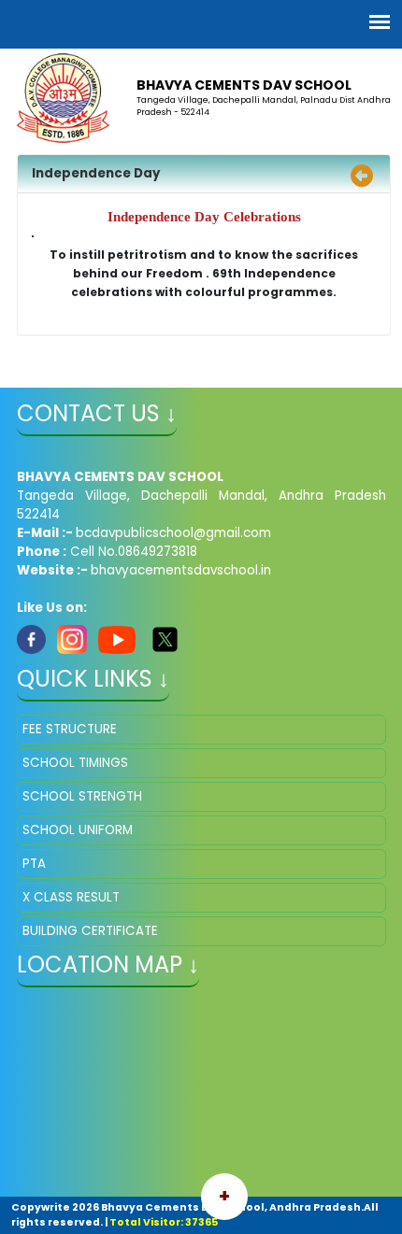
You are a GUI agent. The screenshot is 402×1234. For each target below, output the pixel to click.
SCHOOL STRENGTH (82, 796)
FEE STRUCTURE (69, 729)
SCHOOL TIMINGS (75, 763)
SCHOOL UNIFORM (77, 830)
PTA (34, 863)
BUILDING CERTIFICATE (90, 931)
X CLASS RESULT (71, 897)
